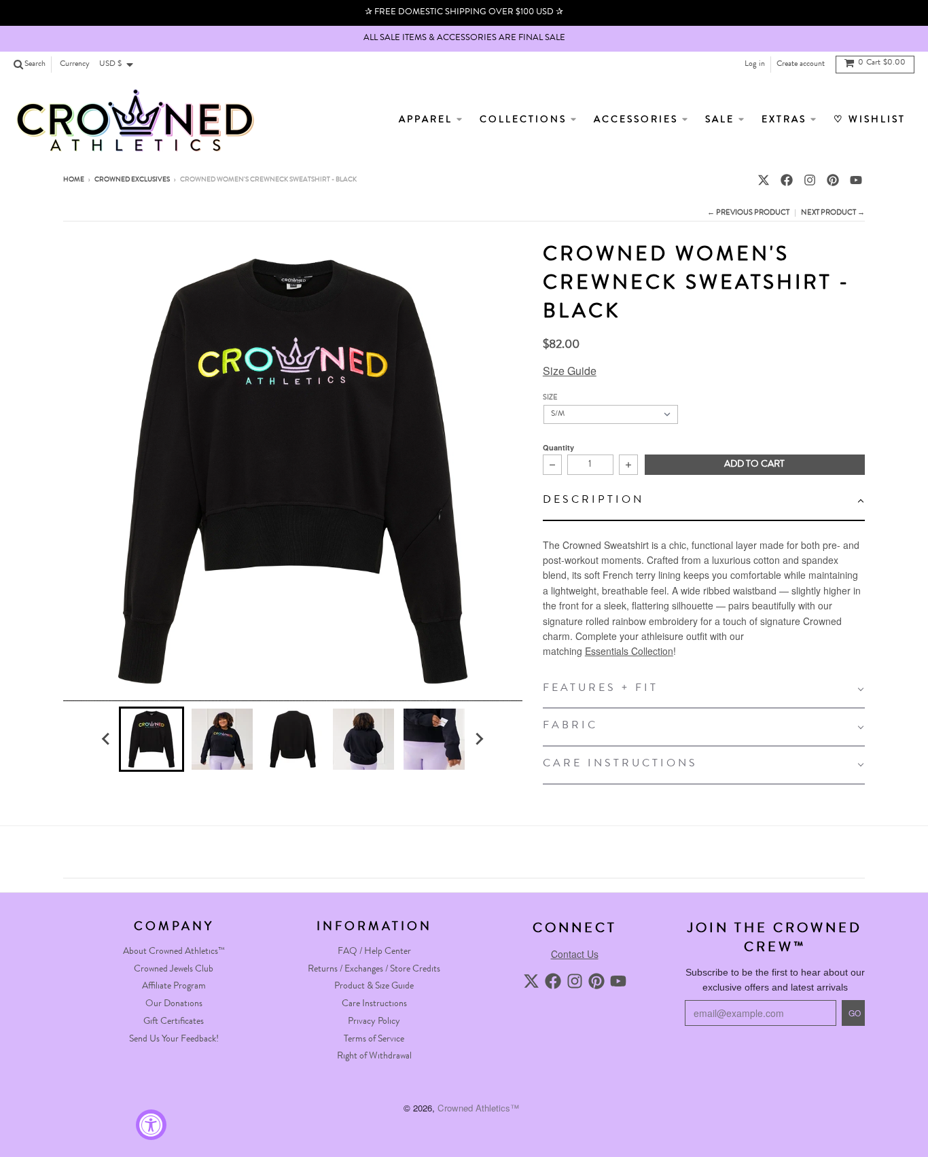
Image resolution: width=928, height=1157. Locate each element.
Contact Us (575, 954)
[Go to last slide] (106, 739)
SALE (721, 120)
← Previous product (748, 213)
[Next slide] (478, 739)
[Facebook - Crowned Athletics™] (787, 180)
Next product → (833, 213)
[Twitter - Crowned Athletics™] (763, 180)
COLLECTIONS (525, 120)
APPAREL (428, 120)
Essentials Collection (629, 651)
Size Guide (569, 370)
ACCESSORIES (638, 120)
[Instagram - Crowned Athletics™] (810, 180)
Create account (801, 64)
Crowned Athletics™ (478, 1107)
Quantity (558, 447)
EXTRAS (786, 120)
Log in (755, 64)
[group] (151, 739)
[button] (704, 502)
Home (73, 180)
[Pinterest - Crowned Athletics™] (833, 180)
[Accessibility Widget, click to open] (151, 1124)
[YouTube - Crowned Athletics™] (856, 180)
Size (550, 398)
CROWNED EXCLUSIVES (132, 180)
